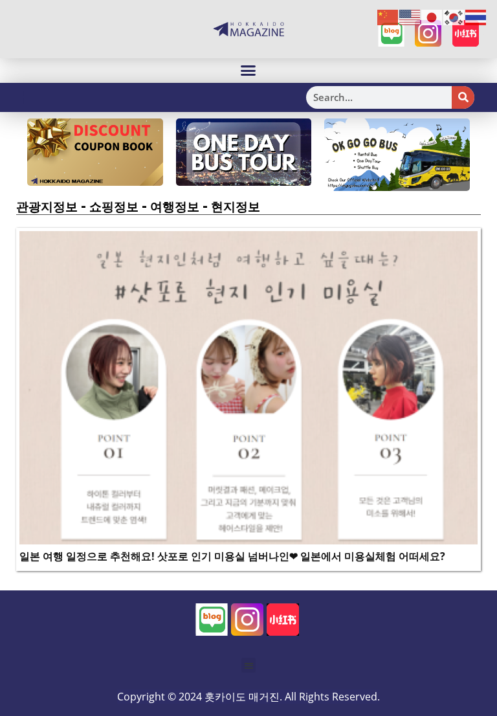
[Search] (463, 97)
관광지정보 (47, 206)
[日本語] (432, 16)
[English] (410, 16)
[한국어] (454, 16)
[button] (248, 70)
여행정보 (174, 206)
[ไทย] (476, 16)
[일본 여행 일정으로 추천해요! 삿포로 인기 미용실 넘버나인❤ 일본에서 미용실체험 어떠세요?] (248, 386)
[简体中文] (388, 16)
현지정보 (235, 206)
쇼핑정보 (113, 206)
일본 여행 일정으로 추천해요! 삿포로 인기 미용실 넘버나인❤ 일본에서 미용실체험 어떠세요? (232, 556)
